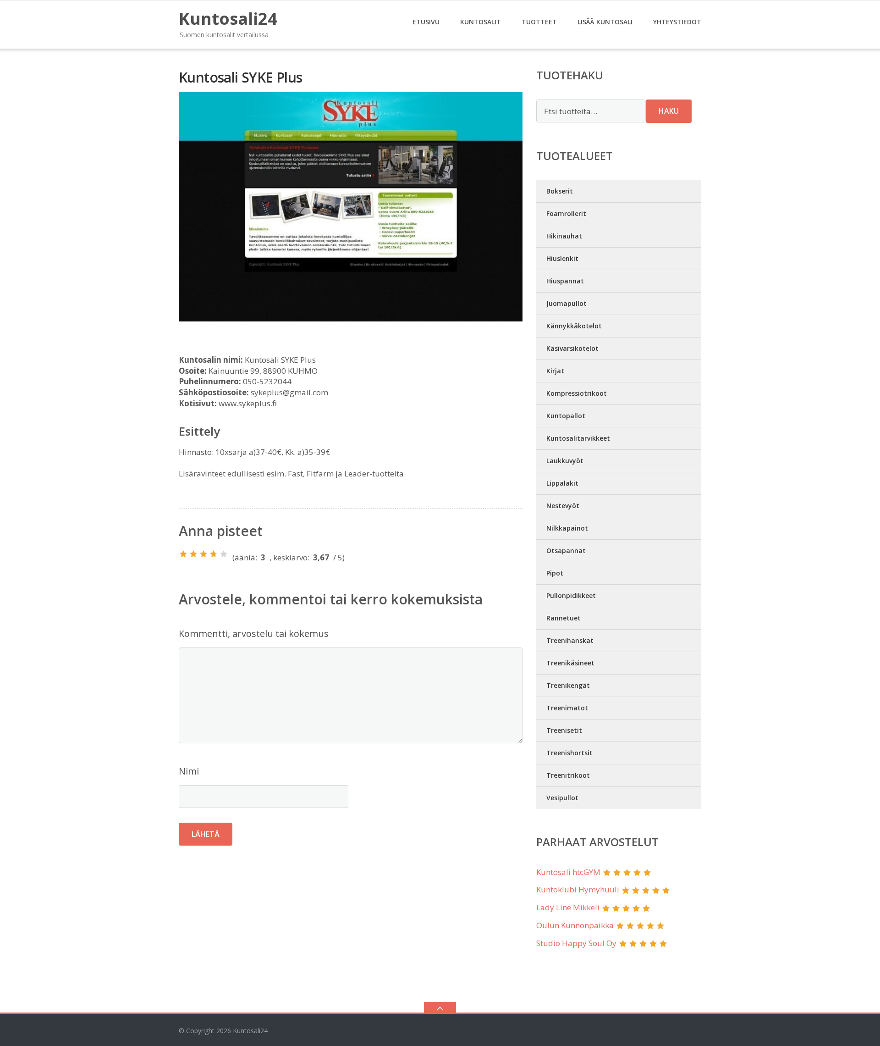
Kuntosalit (480, 21)
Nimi (189, 771)
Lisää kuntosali (605, 21)
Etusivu (426, 21)
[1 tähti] (183, 554)
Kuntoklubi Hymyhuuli (577, 889)
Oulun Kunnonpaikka (575, 925)
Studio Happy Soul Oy (576, 943)
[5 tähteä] (223, 554)
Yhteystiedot (677, 21)
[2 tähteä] (193, 554)
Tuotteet (539, 21)
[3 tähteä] (203, 554)
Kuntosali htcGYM (568, 872)
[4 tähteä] (213, 554)
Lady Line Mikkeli (568, 907)
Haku (669, 111)
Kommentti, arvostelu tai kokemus (254, 633)
